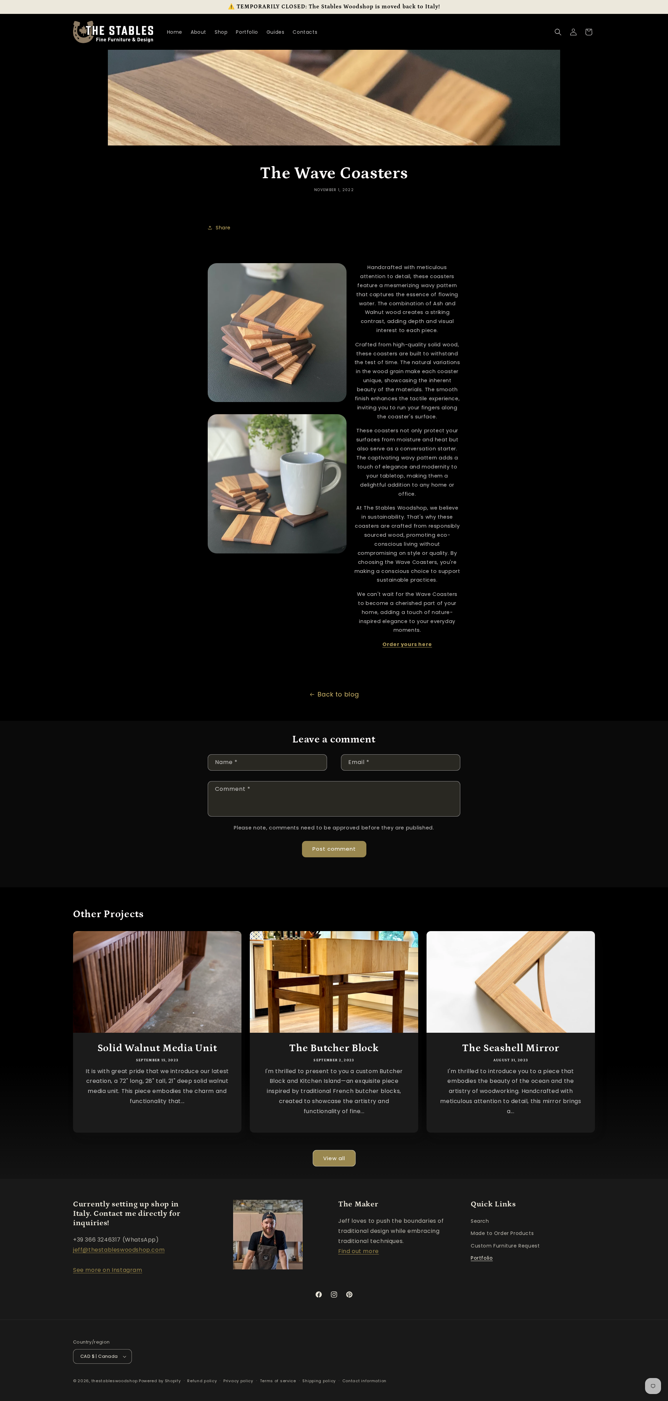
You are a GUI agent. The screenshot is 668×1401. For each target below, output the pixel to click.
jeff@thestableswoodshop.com (119, 1250)
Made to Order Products (502, 1233)
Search (480, 1221)
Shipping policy (319, 1381)
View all (334, 1158)
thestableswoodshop (115, 1381)
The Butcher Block (334, 1048)
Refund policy (202, 1381)
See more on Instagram (107, 1270)
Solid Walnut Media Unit (157, 1048)
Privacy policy (238, 1381)
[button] (558, 32)
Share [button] (223, 227)
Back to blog (338, 694)
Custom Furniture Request (505, 1245)
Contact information (364, 1381)
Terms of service (278, 1381)
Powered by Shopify (160, 1381)
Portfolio (482, 1257)
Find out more (358, 1251)
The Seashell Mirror (510, 1048)
